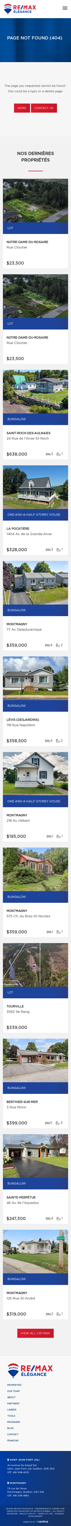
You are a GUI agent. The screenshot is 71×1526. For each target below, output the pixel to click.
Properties (14, 1385)
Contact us (44, 108)
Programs (13, 1422)
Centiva (42, 1521)
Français (13, 1441)
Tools (11, 1416)
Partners (13, 1403)
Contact (13, 1434)
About (11, 1397)
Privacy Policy (28, 1514)
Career (11, 1410)
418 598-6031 (21, 1472)
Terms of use (45, 1514)
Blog (10, 1428)
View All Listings (35, 1333)
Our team (13, 1391)
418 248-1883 (21, 1496)
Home (22, 108)
